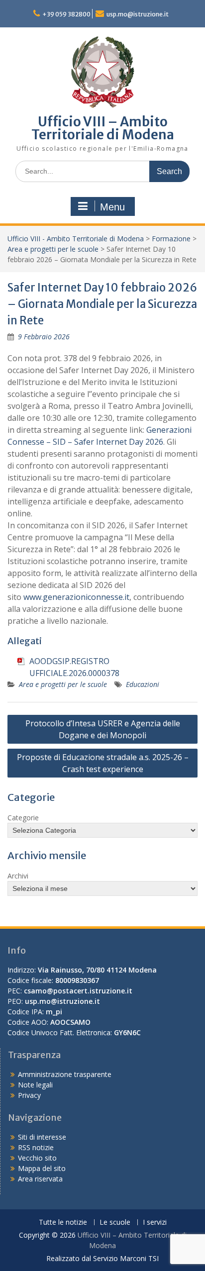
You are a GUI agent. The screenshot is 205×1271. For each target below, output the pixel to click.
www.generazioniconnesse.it (76, 596)
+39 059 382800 (66, 14)
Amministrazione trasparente (64, 1074)
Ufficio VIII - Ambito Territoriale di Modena (75, 238)
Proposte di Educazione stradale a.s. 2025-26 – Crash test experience (103, 763)
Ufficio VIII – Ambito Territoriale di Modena (102, 128)
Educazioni (142, 684)
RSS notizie (36, 1147)
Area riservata (40, 1178)
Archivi (17, 875)
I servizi (155, 1222)
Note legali (35, 1084)
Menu (112, 206)
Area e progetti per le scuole (53, 249)
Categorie (23, 817)
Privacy (29, 1095)
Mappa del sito (42, 1168)
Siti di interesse (42, 1137)
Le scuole (115, 1222)
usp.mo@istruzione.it (137, 14)
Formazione (171, 238)
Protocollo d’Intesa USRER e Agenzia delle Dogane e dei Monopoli (102, 729)
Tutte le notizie (63, 1222)
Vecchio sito (37, 1158)
